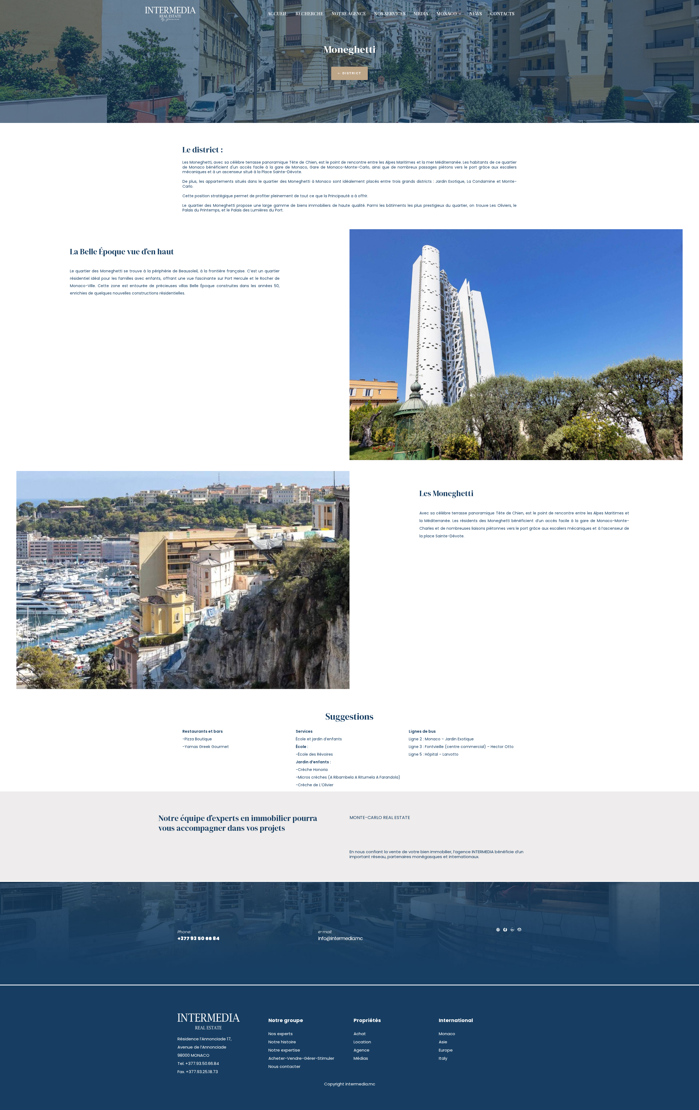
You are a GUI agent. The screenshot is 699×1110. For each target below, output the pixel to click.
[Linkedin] (512, 930)
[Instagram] (498, 930)
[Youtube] (519, 930)
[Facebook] (505, 930)
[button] (349, 73)
